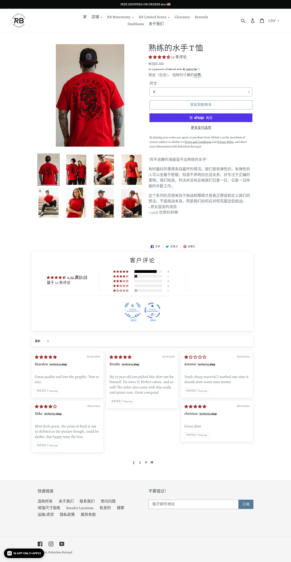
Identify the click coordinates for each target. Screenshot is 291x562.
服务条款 (88, 514)
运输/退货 (46, 514)
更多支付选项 (201, 127)
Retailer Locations (80, 508)
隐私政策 (67, 514)
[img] (46, 357)
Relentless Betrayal (60, 552)
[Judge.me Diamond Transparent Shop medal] (152, 310)
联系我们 (87, 501)
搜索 (120, 508)
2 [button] (140, 462)
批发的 (105, 508)
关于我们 (66, 501)
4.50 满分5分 (77, 277)
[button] (159, 57)
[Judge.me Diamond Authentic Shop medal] (133, 310)
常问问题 (108, 501)
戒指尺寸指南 (49, 508)
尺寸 (153, 83)
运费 (197, 75)
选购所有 (45, 501)
